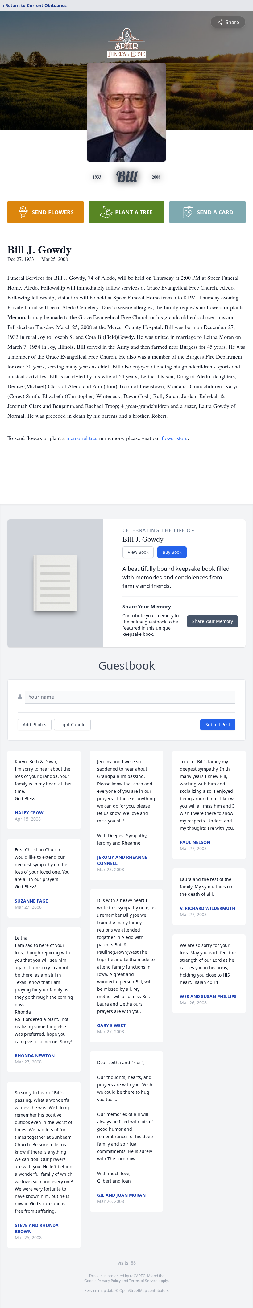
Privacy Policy (109, 1280)
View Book (138, 552)
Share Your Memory (212, 621)
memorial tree (81, 438)
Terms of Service (143, 1280)
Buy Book (172, 552)
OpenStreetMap (133, 1290)
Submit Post (217, 724)
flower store (175, 438)
